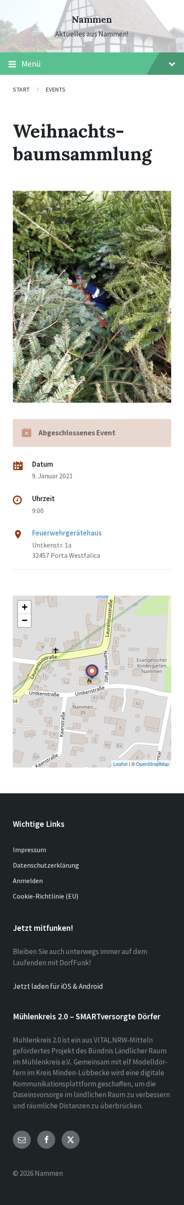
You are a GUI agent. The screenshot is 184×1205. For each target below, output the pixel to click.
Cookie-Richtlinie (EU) (45, 896)
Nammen (92, 19)
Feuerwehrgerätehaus (67, 533)
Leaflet (120, 763)
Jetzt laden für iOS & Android (58, 986)
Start (21, 89)
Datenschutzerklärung (46, 865)
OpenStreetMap (152, 763)
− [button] (24, 620)
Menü (31, 63)
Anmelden (28, 880)
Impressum (29, 849)
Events (55, 89)
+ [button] (24, 607)
